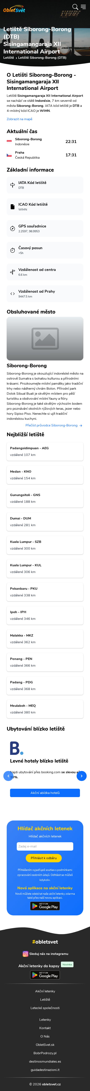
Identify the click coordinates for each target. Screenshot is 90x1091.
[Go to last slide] (8, 776)
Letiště (45, 999)
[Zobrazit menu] (83, 7)
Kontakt (45, 1028)
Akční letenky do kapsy (45, 966)
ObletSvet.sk (45, 1045)
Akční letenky (45, 991)
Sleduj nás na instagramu (48, 954)
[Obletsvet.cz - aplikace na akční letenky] (45, 906)
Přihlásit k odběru (44, 858)
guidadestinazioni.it (45, 1070)
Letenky (45, 1019)
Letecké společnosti (45, 1008)
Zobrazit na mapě (19, 119)
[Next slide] (82, 776)
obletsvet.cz (51, 1084)
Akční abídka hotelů (45, 793)
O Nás (45, 1036)
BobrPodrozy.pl (45, 1053)
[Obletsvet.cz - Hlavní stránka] (14, 7)
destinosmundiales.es (45, 1061)
